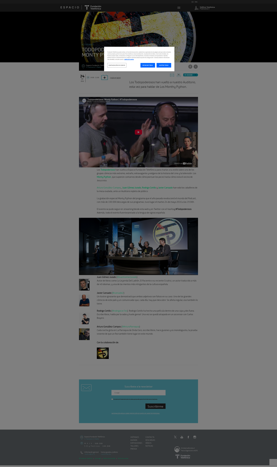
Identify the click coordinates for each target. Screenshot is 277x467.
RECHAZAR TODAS (148, 65)
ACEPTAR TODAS (163, 65)
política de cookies (129, 59)
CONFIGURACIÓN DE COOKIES (117, 65)
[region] (139, 59)
